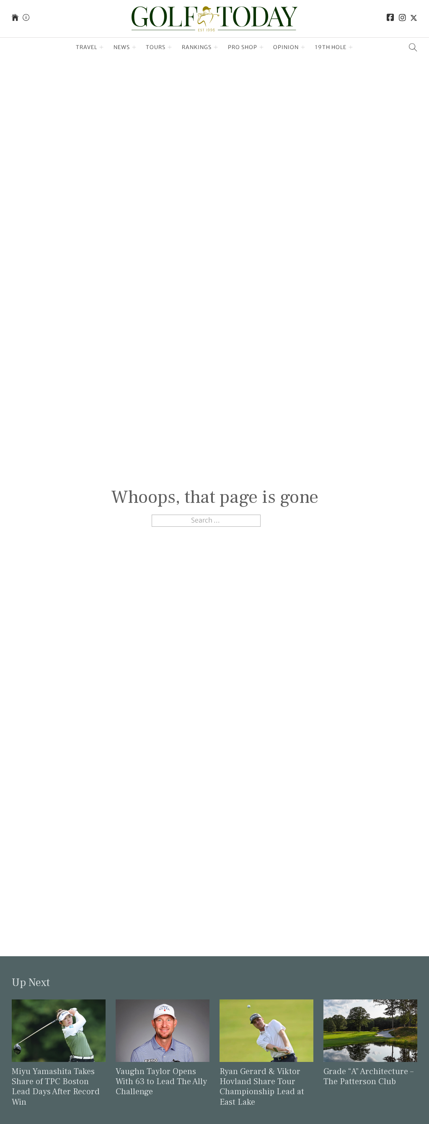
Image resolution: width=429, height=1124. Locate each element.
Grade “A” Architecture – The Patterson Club (368, 1076)
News (122, 47)
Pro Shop (242, 47)
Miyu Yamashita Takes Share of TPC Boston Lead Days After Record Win (56, 1087)
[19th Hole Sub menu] (351, 47)
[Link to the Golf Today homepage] (15, 18)
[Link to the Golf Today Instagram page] (402, 18)
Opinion (286, 47)
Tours (155, 47)
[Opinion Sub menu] (303, 47)
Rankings (197, 47)
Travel (86, 47)
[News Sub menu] (134, 47)
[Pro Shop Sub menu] (261, 47)
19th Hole (330, 47)
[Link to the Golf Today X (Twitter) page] (413, 18)
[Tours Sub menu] (170, 47)
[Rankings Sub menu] (216, 47)
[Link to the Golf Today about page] (26, 18)
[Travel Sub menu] (101, 47)
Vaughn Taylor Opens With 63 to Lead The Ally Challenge (161, 1082)
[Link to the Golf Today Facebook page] (390, 18)
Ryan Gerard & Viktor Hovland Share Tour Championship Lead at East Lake (262, 1087)
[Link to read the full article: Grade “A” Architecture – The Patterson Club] (370, 1030)
